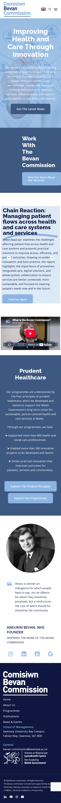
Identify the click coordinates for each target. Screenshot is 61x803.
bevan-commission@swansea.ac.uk (25, 749)
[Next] (52, 258)
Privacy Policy (37, 790)
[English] (43, 9)
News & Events (12, 722)
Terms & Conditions (21, 790)
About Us (9, 705)
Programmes (11, 710)
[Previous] (9, 258)
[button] (55, 9)
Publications (11, 716)
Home (7, 699)
